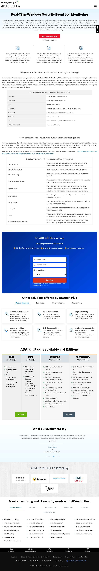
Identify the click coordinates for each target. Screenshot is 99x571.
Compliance (57, 557)
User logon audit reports (36, 533)
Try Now (21, 414)
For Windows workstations (45, 154)
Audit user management (57, 526)
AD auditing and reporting (36, 537)
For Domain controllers (86, 151)
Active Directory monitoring (12, 523)
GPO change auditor (56, 523)
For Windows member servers (25, 154)
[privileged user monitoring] (82, 332)
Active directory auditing (11, 519)
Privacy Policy (44, 285)
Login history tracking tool (36, 530)
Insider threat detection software (85, 519)
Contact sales (46, 560)
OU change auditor (56, 530)
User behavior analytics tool (84, 523)
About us (14, 557)
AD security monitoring (83, 526)
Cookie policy (83, 557)
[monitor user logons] (82, 315)
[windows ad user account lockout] (49, 315)
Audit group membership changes (60, 533)
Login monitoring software (36, 519)
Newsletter (34, 560)
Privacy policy (70, 557)
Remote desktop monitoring (12, 541)
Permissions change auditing (84, 530)
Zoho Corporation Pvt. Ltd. (45, 566)
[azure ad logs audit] (17, 332)
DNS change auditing (56, 537)
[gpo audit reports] (49, 332)
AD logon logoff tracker (35, 523)
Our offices (58, 560)
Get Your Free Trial (49, 36)
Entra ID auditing (9, 533)
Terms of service (34, 557)
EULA (23, 557)
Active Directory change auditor (13, 526)
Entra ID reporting (9, 537)
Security (46, 557)
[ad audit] (17, 316)
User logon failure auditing (36, 526)
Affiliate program (20, 560)
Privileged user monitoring (84, 533)
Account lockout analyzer (11, 530)
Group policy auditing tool (58, 519)
